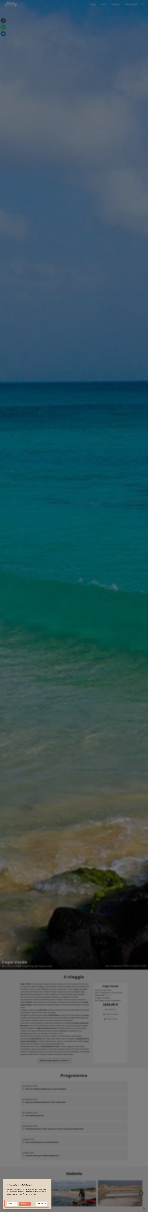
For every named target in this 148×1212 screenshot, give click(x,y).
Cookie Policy (31, 1194)
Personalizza (41, 1204)
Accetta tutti (25, 1204)
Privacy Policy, (22, 1194)
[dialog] (27, 1194)
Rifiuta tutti (12, 1204)
